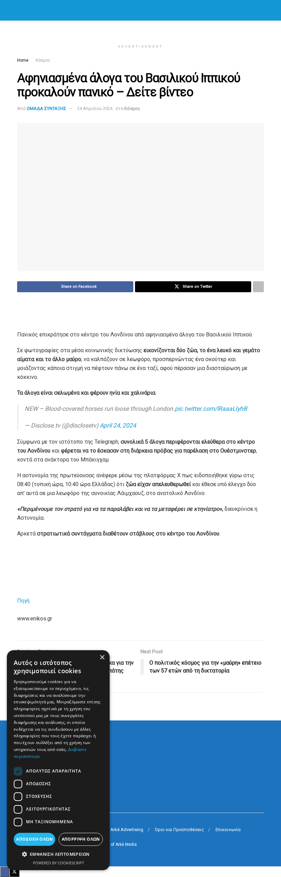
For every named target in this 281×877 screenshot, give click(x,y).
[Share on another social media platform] (258, 286)
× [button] (102, 657)
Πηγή (23, 600)
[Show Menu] (20, 10)
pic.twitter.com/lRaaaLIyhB (211, 408)
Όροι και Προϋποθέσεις (179, 829)
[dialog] (58, 760)
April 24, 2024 (118, 425)
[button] (58, 854)
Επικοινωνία (228, 829)
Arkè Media (126, 844)
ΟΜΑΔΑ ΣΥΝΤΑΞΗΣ (46, 108)
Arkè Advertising (126, 829)
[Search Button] (261, 10)
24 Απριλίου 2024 (94, 108)
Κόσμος (43, 60)
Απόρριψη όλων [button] (81, 839)
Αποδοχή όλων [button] (34, 839)
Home (22, 60)
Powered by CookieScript (58, 862)
